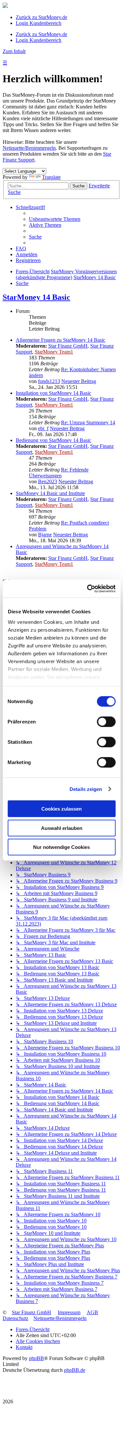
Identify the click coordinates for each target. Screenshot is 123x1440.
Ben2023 (47, 481)
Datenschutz (15, 1318)
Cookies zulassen (61, 809)
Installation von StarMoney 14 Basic (53, 393)
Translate (51, 177)
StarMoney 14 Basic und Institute (50, 493)
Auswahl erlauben (61, 828)
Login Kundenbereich (38, 23)
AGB (92, 1312)
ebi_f (43, 428)
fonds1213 (49, 381)
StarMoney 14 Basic (36, 297)
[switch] (106, 722)
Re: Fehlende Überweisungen (59, 472)
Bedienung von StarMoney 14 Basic (53, 440)
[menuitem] (54, 219)
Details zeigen (86, 789)
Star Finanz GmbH (68, 346)
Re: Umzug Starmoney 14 (88, 422)
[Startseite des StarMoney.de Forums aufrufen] (5, 6)
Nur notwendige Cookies (61, 847)
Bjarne (45, 534)
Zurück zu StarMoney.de (41, 17)
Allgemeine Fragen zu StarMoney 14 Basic (60, 340)
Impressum (69, 1312)
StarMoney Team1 (54, 352)
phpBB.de (74, 1370)
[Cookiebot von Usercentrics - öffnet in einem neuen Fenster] (87, 588)
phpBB (36, 1358)
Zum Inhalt (14, 51)
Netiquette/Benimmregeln (29, 148)
